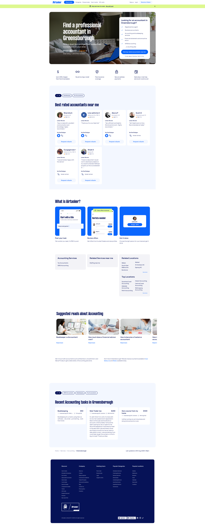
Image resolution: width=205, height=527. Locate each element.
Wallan (115, 361)
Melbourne (134, 473)
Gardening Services (117, 480)
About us (81, 471)
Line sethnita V (94, 113)
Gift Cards (64, 491)
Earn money (64, 475)
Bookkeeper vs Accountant (67, 337)
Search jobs (64, 480)
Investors (81, 491)
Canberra (134, 484)
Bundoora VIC (67, 115)
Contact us (81, 486)
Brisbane (134, 475)
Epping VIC (90, 152)
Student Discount (65, 493)
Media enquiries (82, 475)
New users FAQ (65, 498)
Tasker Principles (82, 480)
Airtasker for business (66, 473)
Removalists (115, 477)
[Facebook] (137, 518)
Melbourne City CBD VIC (94, 115)
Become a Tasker (146, 2)
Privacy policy (82, 489)
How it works (64, 471)
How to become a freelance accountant (131, 338)
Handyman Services (117, 471)
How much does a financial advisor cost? (102, 338)
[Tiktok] (143, 518)
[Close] (155, 6)
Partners (63, 495)
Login (97, 475)
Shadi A (91, 150)
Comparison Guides (66, 486)
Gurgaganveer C (70, 150)
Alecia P (115, 113)
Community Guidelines (84, 477)
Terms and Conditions (83, 482)
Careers (80, 473)
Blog (80, 484)
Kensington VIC (116, 115)
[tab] (58, 95)
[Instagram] (140, 518)
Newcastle (134, 482)
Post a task (69, 2)
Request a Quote (66, 142)
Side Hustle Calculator (67, 477)
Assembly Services (117, 484)
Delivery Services (116, 475)
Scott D (139, 113)
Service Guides (65, 484)
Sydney (134, 471)
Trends (63, 489)
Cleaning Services (117, 473)
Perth (133, 477)
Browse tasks (99, 473)
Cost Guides (64, 482)
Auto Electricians (117, 482)
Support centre (99, 477)
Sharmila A (68, 113)
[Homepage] (57, 2)
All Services (115, 486)
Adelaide (134, 480)
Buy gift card (109, 6)
